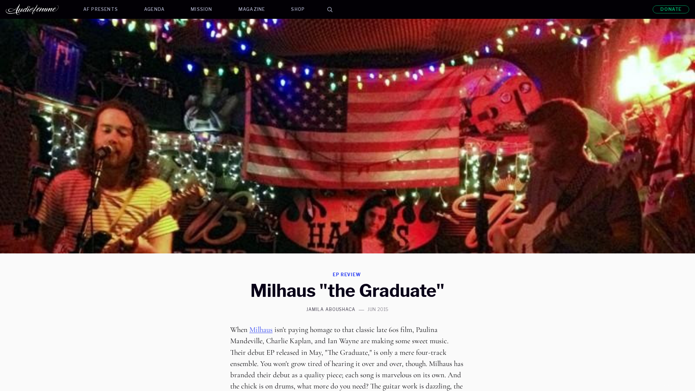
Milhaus (261, 329)
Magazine (252, 9)
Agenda (154, 9)
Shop (298, 9)
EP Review (347, 274)
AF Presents (100, 9)
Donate (671, 9)
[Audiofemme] (38, 9)
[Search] (330, 9)
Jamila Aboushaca (330, 309)
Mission (201, 9)
